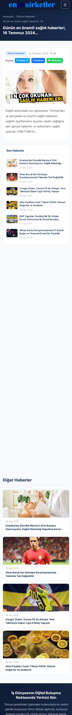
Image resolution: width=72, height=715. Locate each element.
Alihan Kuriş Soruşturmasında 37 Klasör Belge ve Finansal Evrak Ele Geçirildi (41, 232)
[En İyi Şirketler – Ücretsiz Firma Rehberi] (32, 5)
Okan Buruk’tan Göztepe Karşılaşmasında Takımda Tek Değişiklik (41, 176)
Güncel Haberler (25, 16)
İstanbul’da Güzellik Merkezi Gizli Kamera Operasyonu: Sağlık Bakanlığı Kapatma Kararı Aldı (40, 163)
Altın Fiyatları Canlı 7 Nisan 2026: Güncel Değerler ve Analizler (42, 204)
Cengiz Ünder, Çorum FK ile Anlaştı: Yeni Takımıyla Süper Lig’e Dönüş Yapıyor (42, 190)
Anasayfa (8, 16)
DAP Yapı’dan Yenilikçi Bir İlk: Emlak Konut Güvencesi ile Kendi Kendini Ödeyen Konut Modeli (39, 219)
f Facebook (38, 60)
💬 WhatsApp (54, 60)
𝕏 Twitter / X (22, 60)
